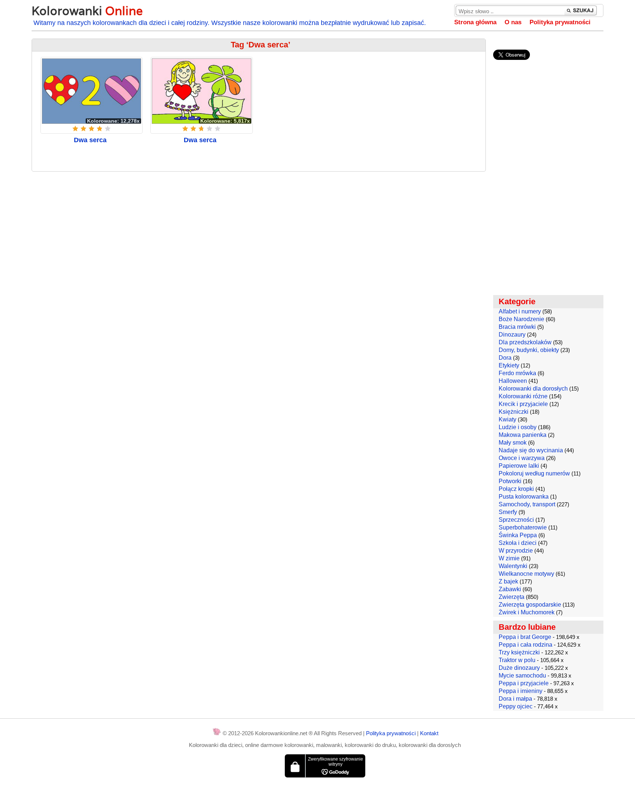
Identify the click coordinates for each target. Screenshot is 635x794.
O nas (513, 22)
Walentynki (513, 566)
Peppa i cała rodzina (525, 645)
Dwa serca (90, 140)
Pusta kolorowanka (524, 496)
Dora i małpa (515, 699)
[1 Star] (75, 128)
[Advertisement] (258, 230)
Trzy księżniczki (519, 652)
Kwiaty (507, 419)
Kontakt (429, 733)
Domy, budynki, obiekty (529, 350)
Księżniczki (513, 412)
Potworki (510, 481)
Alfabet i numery (520, 311)
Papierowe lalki (519, 466)
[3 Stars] (91, 128)
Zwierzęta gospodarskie (530, 604)
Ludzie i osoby (518, 427)
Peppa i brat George (525, 637)
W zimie (509, 558)
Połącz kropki (516, 489)
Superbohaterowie (523, 527)
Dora (505, 358)
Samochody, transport (527, 504)
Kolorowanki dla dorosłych (533, 388)
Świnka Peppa (518, 535)
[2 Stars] (83, 128)
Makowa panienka (522, 435)
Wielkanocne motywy (526, 574)
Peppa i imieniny (520, 691)
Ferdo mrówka (517, 373)
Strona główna (475, 22)
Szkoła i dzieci (518, 543)
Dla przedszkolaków (525, 342)
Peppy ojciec (515, 706)
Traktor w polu (517, 660)
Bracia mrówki (517, 327)
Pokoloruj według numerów (534, 473)
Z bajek (508, 581)
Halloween (513, 381)
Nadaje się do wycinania (531, 450)
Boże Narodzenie (521, 319)
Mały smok (513, 442)
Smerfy (508, 512)
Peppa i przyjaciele (524, 683)
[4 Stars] (99, 128)
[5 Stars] (107, 128)
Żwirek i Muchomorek (527, 612)
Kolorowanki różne (523, 396)
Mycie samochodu (522, 675)
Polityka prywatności (560, 22)
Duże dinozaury (519, 668)
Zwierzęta (511, 597)
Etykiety (509, 365)
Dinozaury (512, 334)
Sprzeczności (516, 520)
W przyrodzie (516, 550)
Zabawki (510, 589)
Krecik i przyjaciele (523, 404)
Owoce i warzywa (522, 458)
